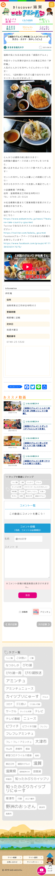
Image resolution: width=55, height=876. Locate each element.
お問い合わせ (12, 862)
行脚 (20, 798)
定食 (21, 496)
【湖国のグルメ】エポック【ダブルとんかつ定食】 (35, 427)
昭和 (37, 755)
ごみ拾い (21, 658)
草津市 (10, 798)
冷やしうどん (32, 491)
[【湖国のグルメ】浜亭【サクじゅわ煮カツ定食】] (12, 459)
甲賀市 (9, 779)
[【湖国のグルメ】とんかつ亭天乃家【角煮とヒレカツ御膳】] (12, 406)
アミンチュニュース (20, 688)
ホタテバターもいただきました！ (36, 487)
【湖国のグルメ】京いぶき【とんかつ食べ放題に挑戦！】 (35, 446)
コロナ (9, 704)
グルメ (38, 482)
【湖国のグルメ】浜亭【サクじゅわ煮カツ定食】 (36, 462)
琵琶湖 (37, 771)
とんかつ (30, 482)
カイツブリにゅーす (22, 696)
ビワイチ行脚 (29, 726)
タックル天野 (16, 487)
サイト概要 (12, 857)
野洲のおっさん (21, 806)
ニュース (29, 718)
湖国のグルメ (40, 496)
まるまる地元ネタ (10, 28)
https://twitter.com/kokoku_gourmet (25, 232)
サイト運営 (33, 857)
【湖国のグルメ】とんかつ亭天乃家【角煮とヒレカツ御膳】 (36, 411)
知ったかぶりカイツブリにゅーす (25, 788)
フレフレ (44, 726)
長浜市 (42, 807)
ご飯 (22, 482)
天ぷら (14, 496)
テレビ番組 (13, 719)
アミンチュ (45, 612)
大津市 (41, 741)
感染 (28, 748)
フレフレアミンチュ (20, 733)
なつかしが (12, 665)
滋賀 (37, 763)
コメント (11, 546)
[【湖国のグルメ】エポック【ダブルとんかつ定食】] (12, 424)
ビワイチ (12, 726)
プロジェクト (27, 28)
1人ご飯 (15, 482)
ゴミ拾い (21, 704)
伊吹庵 (14, 491)
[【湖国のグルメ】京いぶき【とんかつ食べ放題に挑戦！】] (12, 441)
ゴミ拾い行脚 (34, 704)
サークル (11, 711)
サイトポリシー (33, 862)
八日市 (22, 491)
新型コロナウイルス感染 (19, 755)
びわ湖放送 (33, 672)
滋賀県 (11, 771)
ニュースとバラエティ (44, 28)
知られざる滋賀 (10, 20)
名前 (7, 538)
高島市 (9, 813)
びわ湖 (27, 665)
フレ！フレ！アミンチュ (19, 742)
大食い (42, 491)
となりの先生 (27, 20)
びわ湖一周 (13, 673)
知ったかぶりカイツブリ (32, 779)
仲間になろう (44, 20)
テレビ (39, 711)
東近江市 (29, 496)
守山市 (9, 748)
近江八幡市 (29, 798)
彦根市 (19, 748)
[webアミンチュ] (27, 11)
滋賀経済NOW (25, 772)
